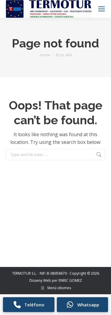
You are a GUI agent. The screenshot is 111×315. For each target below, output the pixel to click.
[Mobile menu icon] (101, 8)
